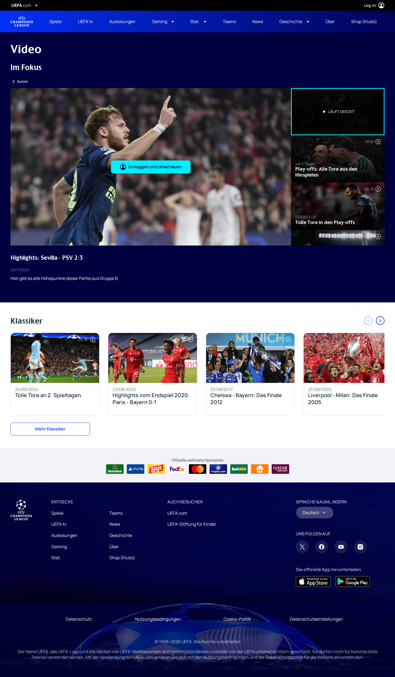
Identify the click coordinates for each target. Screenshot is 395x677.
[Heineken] (115, 469)
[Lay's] (156, 469)
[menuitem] (57, 21)
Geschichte (120, 535)
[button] (162, 21)
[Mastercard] (197, 469)
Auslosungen (64, 535)
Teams (116, 513)
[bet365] (239, 469)
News (114, 524)
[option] (338, 111)
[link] (55, 21)
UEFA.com (177, 513)
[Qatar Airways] (280, 469)
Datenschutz (79, 619)
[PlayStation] (135, 469)
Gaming (59, 547)
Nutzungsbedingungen (158, 619)
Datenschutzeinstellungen (316, 619)
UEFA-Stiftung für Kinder (191, 524)
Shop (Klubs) (122, 558)
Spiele (57, 513)
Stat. (56, 558)
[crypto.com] (218, 469)
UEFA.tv (58, 524)
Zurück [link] (22, 81)
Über (114, 547)
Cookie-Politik (237, 619)
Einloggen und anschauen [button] (155, 167)
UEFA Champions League (21, 21)
